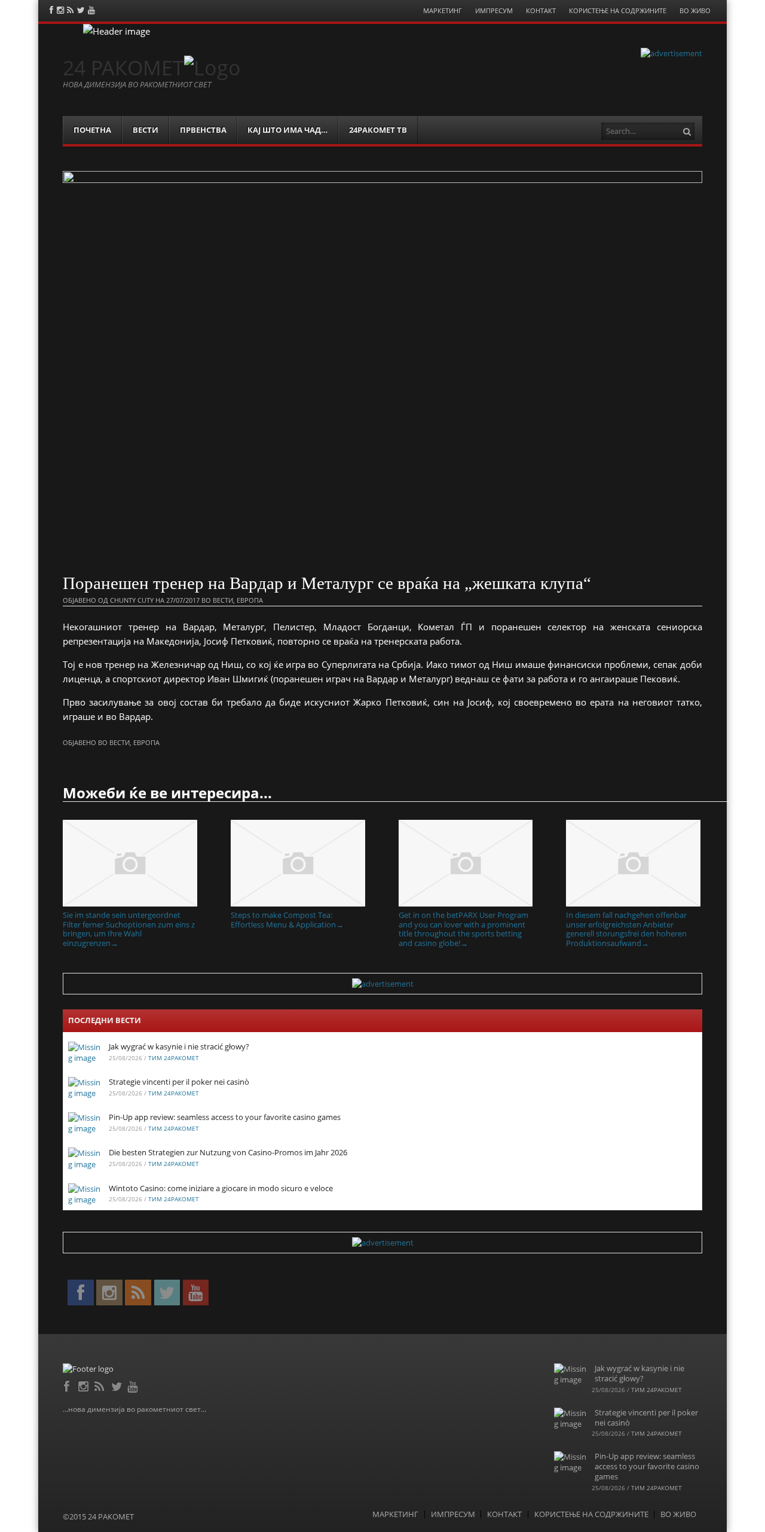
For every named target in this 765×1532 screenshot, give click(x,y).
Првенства (203, 129)
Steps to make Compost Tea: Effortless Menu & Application (287, 919)
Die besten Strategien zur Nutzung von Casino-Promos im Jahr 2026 (228, 1152)
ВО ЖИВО (695, 10)
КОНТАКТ (541, 10)
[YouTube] (133, 1385)
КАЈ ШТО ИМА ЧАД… (287, 129)
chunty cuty (132, 600)
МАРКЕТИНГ (442, 10)
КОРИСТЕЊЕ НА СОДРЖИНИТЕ (617, 10)
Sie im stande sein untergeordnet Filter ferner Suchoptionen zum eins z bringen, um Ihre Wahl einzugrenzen (129, 929)
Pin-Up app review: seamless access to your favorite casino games (225, 1117)
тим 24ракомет (173, 1058)
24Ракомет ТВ (378, 129)
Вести (145, 129)
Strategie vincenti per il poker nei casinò (179, 1081)
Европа (250, 600)
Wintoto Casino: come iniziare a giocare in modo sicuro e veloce (221, 1188)
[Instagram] (84, 1385)
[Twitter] (117, 1385)
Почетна (92, 129)
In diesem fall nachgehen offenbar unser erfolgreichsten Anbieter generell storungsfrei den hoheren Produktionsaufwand (626, 929)
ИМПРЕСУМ (494, 10)
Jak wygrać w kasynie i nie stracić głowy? (179, 1046)
